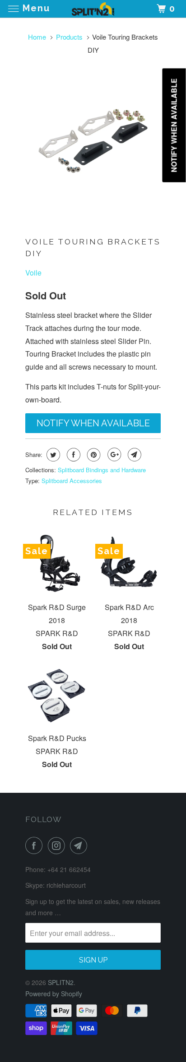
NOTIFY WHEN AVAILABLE (93, 423)
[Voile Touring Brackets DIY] (93, 140)
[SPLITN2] (93, 9)
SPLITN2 (61, 982)
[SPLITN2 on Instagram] (58, 845)
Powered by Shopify (53, 993)
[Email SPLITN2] (80, 845)
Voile (33, 272)
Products (69, 36)
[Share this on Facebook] (72, 454)
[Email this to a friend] (133, 454)
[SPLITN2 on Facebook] (35, 845)
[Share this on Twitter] (52, 454)
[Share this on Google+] (113, 454)
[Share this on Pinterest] (93, 454)
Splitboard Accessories (72, 480)
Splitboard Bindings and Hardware (102, 469)
